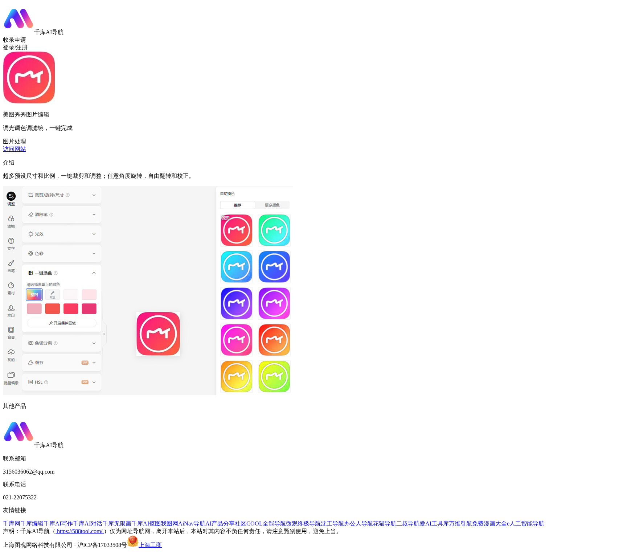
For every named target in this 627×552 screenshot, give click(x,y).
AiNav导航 (191, 523)
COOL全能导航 (266, 523)
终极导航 (309, 523)
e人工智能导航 (525, 523)
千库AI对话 (87, 523)
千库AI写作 (58, 523)
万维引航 (460, 523)
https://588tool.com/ (80, 531)
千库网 (11, 523)
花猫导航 (384, 523)
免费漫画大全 (489, 523)
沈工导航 (332, 523)
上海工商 (150, 545)
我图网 (169, 523)
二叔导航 (407, 523)
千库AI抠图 (146, 523)
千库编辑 (32, 523)
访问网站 (14, 149)
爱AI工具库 (434, 523)
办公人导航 (358, 523)
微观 (292, 523)
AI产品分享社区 (225, 523)
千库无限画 (116, 523)
